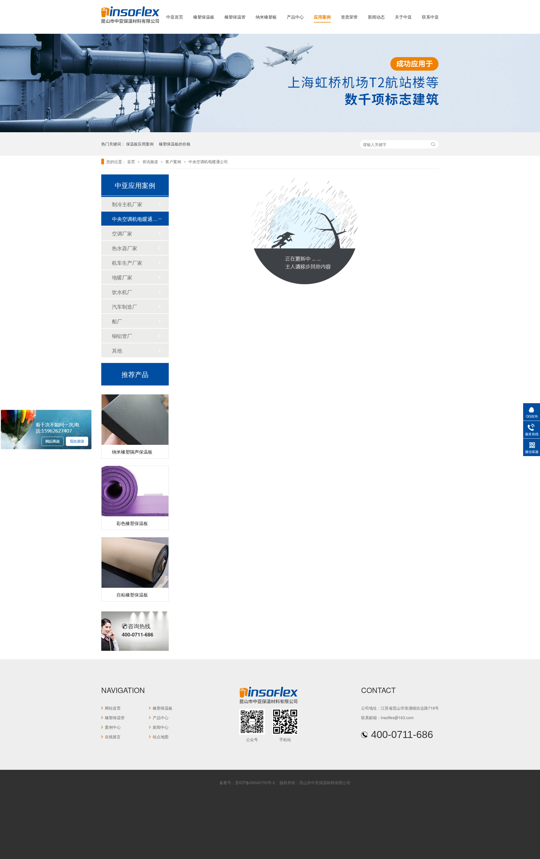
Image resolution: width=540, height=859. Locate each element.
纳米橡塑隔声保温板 (132, 444)
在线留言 (113, 736)
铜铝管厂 (122, 335)
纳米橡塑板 (266, 17)
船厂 (117, 321)
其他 (117, 350)
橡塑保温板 (203, 17)
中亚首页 (174, 17)
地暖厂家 (122, 277)
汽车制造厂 (124, 306)
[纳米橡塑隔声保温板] (135, 412)
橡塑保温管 (235, 17)
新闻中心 (160, 727)
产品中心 (295, 17)
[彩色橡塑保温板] (135, 484)
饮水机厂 (122, 291)
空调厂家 (122, 233)
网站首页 (113, 708)
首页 (131, 161)
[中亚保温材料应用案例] (270, 130)
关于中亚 (403, 17)
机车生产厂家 (127, 262)
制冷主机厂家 (127, 204)
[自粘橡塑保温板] (135, 555)
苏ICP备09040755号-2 (255, 782)
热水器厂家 (124, 248)
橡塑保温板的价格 (174, 144)
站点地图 (160, 736)
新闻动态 (376, 17)
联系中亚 (430, 17)
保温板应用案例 (140, 144)
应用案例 (322, 17)
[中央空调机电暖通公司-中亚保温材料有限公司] (130, 23)
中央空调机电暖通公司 (208, 161)
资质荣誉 (349, 17)
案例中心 (113, 727)
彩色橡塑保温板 (132, 516)
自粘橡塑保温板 (132, 587)
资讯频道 (150, 161)
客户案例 (173, 161)
